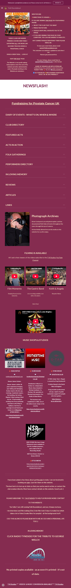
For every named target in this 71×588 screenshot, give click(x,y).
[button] (2, 8)
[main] (17, 54)
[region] (35, 3)
